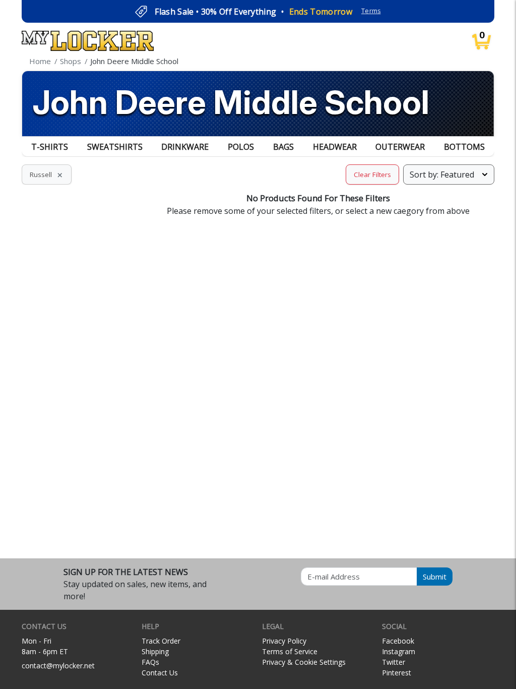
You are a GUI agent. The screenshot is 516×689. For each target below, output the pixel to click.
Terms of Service (289, 651)
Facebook (398, 641)
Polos (241, 146)
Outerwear (400, 146)
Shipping (155, 651)
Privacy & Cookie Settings (304, 662)
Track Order (161, 641)
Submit (434, 576)
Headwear (335, 146)
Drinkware (185, 146)
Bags (283, 146)
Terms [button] (371, 11)
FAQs (150, 662)
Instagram (398, 651)
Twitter (393, 662)
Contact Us (160, 672)
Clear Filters (372, 174)
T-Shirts (49, 146)
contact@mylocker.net (58, 665)
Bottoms (464, 146)
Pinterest (396, 672)
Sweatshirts (115, 146)
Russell (46, 174)
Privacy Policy (284, 641)
